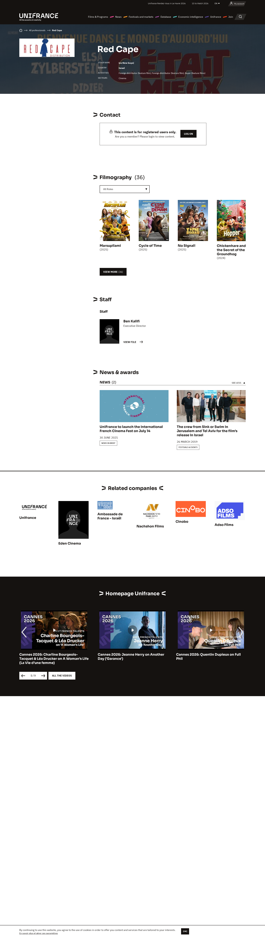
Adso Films (224, 525)
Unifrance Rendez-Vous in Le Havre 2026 (167, 3)
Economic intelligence (190, 16)
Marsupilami (110, 246)
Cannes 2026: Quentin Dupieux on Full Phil (143, 656)
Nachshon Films (150, 526)
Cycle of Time (150, 246)
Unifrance (215, 16)
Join (230, 16)
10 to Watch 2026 (200, 3)
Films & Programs (98, 16)
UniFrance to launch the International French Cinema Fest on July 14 (131, 429)
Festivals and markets (141, 16)
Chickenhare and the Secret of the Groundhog (231, 250)
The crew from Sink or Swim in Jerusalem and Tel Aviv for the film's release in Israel (207, 431)
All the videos (62, 675)
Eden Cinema (69, 543)
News (118, 16)
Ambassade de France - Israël (110, 516)
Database (166, 16)
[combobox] (125, 189)
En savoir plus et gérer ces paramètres (38, 933)
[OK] (185, 931)
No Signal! (186, 246)
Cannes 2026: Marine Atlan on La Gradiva (224, 654)
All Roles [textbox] (108, 189)
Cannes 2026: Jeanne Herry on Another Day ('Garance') (65, 656)
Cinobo (182, 522)
